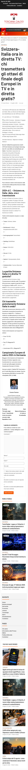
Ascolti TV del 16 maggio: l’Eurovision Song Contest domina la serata (14, 557)
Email (5, 460)
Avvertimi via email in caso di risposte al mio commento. (14, 481)
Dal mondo (5, 606)
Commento (7, 434)
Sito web (6, 466)
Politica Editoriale (11, 5)
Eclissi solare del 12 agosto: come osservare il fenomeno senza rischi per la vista (14, 760)
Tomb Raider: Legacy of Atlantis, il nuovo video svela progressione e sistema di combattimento (13, 526)
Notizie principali (7, 604)
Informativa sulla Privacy (15, 3)
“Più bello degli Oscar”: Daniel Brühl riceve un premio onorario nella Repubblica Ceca (7, 414)
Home (4, 602)
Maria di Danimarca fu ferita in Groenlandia (20, 412)
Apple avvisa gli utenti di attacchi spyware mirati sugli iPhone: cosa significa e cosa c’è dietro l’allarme (14, 672)
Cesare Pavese (5, 103)
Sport (3, 614)
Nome (6, 455)
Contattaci (19, 5)
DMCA (24, 3)
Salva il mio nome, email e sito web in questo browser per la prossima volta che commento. (14, 473)
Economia (5, 608)
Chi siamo (5, 3)
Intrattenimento (6, 616)
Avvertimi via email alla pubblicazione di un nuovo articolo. (13, 487)
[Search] (26, 33)
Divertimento (4, 44)
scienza (4, 610)
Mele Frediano (15, 530)
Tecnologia (5, 612)
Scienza (4, 756)
